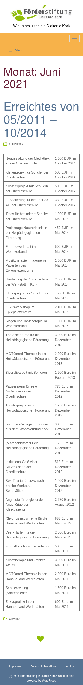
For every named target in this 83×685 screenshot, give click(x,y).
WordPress (49, 680)
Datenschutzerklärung (44, 666)
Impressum (16, 666)
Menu (19, 50)
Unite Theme (66, 676)
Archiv (14, 619)
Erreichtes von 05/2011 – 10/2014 (41, 119)
